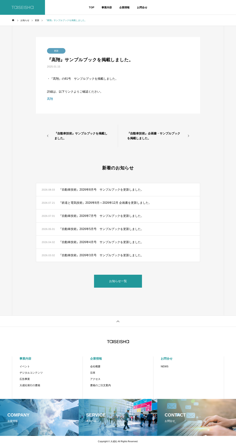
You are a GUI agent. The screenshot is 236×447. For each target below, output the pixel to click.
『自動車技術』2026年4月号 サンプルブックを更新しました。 (101, 242)
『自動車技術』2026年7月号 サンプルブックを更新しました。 (101, 215)
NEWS (164, 366)
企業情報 (124, 7)
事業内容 (107, 7)
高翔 (50, 98)
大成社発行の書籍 (30, 385)
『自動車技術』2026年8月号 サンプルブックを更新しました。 (101, 189)
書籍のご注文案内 (100, 385)
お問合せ (142, 7)
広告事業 (25, 378)
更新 (56, 51)
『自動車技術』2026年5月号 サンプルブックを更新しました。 (101, 229)
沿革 (92, 372)
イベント (25, 366)
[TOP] (118, 321)
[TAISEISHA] (22, 7)
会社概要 (95, 366)
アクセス (95, 378)
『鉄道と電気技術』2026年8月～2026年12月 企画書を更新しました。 (105, 202)
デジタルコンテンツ (31, 372)
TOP (91, 7)
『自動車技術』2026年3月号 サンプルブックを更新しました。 (101, 255)
